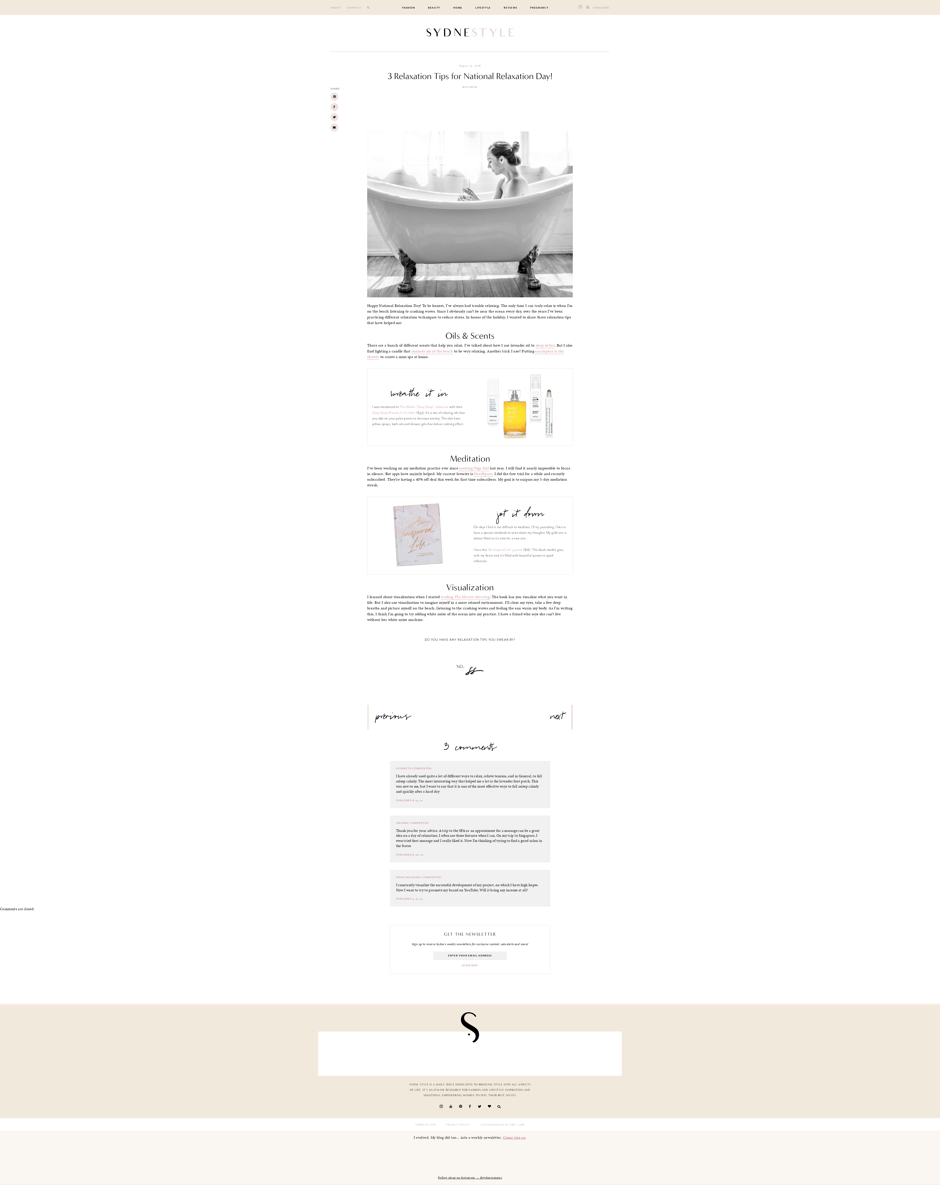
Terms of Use (425, 1124)
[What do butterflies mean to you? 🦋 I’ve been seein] (346, 1052)
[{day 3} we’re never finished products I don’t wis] (494, 1052)
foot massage (422, 840)
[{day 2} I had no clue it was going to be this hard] (593, 1052)
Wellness (470, 87)
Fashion (408, 7)
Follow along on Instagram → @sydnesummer (470, 1177)
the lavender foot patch (512, 781)
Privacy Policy (458, 1124)
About (335, 7)
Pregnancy (539, 7)
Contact (354, 7)
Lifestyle (483, 7)
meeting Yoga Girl (473, 468)
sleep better (545, 345)
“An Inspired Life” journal (505, 550)
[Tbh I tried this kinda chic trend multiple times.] (544, 1052)
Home (457, 7)
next (557, 718)
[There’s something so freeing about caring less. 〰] (445, 1052)
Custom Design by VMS (498, 1124)
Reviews (510, 7)
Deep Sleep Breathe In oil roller (393, 413)
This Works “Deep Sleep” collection (424, 407)
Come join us (514, 1137)
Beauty (434, 7)
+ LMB (520, 1124)
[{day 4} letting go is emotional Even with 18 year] (396, 1052)
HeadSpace (483, 473)
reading (465, 597)
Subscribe (601, 7)
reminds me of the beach (432, 351)
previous (393, 718)
